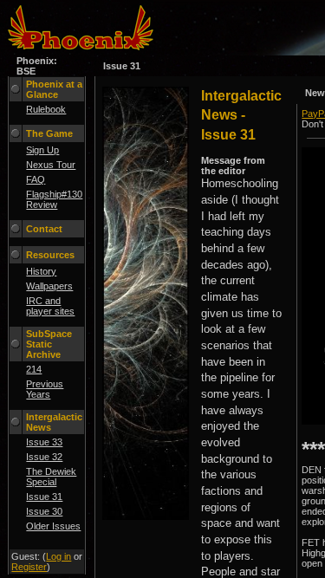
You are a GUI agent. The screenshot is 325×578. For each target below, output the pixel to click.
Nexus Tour (50, 164)
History (41, 271)
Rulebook (46, 109)
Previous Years (44, 389)
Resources (50, 255)
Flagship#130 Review (54, 199)
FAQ (35, 179)
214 (34, 369)
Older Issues (53, 526)
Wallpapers (49, 286)
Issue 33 (44, 442)
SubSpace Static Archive (49, 344)
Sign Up (42, 150)
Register (29, 567)
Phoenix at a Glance (54, 89)
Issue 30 (44, 511)
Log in (58, 556)
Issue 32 (44, 456)
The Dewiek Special (51, 476)
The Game (49, 133)
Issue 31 (44, 496)
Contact (44, 229)
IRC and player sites (50, 305)
